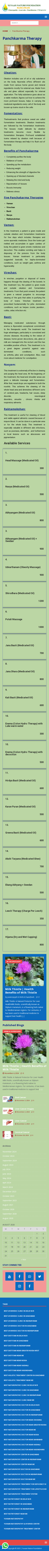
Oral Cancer (20, 1097)
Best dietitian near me (14, 1355)
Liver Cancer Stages (24, 1109)
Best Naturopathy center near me (19, 1464)
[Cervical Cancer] (8, 1135)
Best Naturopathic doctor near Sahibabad (23, 1439)
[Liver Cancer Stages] (8, 1111)
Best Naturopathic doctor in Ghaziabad (22, 1410)
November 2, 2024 (23, 1112)
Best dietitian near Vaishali (16, 1365)
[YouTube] (9, 1276)
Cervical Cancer (22, 1132)
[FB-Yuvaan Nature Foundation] (19, 1276)
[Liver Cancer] (8, 1123)
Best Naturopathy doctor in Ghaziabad (22, 1469)
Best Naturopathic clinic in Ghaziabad (21, 1390)
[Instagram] (19, 1286)
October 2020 (8, 1209)
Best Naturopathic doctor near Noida (21, 1435)
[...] (23, 1016)
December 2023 (9, 1191)
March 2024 (8, 1187)
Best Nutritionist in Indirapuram (19, 1509)
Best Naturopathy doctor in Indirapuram (23, 1474)
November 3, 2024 (23, 1100)
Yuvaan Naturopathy (13, 1519)
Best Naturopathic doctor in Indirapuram (23, 1415)
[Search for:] (24, 22)
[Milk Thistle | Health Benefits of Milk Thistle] (24, 971)
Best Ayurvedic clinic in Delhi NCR (19, 1311)
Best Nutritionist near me (15, 1514)
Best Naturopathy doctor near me (19, 1479)
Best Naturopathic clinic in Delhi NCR (21, 1385)
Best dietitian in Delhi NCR (15, 1336)
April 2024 (7, 1182)
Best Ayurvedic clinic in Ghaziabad (19, 1316)
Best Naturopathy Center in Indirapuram (22, 1459)
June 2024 (7, 1174)
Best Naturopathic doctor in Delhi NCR (21, 1405)
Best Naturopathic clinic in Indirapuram (22, 1395)
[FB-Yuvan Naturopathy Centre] (29, 1286)
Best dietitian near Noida (15, 1360)
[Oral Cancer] (8, 1099)
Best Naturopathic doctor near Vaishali (22, 1445)
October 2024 (8, 1156)
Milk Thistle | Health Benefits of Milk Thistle (21, 990)
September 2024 (10, 1160)
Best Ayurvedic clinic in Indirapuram (20, 1321)
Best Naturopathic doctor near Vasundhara (24, 1449)
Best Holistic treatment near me (18, 1380)
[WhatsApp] (29, 1276)
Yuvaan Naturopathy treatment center (22, 1529)
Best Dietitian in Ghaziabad (16, 1341)
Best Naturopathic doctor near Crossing (23, 1420)
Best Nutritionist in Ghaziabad (18, 1504)
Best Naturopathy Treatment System (20, 1494)
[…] (41, 1089)
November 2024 (9, 1151)
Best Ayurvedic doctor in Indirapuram (21, 1331)
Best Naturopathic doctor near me (20, 1430)
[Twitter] (40, 1276)
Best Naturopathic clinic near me (19, 1400)
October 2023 (8, 1196)
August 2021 (8, 1205)
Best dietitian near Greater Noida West (21, 1350)
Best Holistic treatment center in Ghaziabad (24, 1375)
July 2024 (6, 1169)
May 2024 (7, 1178)
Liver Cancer (21, 1120)
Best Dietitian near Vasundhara (18, 1370)
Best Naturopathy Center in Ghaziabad (21, 1454)
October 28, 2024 (23, 1135)
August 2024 (8, 1165)
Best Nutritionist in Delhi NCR (17, 1499)
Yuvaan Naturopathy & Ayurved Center (21, 1524)
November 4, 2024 (12, 1073)
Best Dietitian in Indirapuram (17, 1346)
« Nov (23, 1259)
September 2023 (10, 1200)
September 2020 (10, 1213)
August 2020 (8, 1218)
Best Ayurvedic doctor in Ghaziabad (20, 1326)
